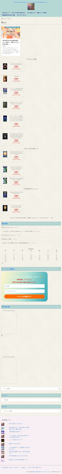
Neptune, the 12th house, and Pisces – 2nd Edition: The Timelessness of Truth (16, 168)
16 (56, 256)
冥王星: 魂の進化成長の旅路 (16, 64)
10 (5, 256)
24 (5, 259)
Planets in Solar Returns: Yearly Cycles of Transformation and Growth (16, 153)
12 (22, 256)
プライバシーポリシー (22, 15)
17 (5, 257)
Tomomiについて (6, 12)
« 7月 (2, 263)
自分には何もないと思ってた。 (11, 235)
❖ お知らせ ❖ (31, 12)
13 (31, 256)
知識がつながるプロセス (10, 227)
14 (39, 256)
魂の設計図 (16, 76)
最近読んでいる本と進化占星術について (18, 459)
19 (22, 257)
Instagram (23, 467)
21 (39, 257)
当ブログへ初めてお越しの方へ (19, 12)
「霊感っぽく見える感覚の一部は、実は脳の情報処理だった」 (19, 243)
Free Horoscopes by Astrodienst (9, 310)
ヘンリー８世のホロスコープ (16, 439)
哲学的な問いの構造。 (9, 239)
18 (14, 257)
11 (14, 256)
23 (56, 257)
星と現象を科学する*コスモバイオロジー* (43, 471)
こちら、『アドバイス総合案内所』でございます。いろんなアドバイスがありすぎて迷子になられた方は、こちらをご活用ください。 (16, 119)
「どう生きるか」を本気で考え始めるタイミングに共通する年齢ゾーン (21, 231)
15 (48, 256)
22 (48, 257)
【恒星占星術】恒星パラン (15, 431)
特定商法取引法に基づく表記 (8, 15)
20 (31, 257)
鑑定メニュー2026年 (42, 12)
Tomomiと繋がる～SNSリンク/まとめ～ (10, 467)
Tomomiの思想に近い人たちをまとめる (18, 455)
